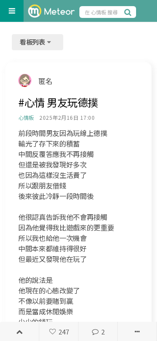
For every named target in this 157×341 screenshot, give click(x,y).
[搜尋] (129, 11)
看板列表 (33, 41)
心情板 (26, 117)
